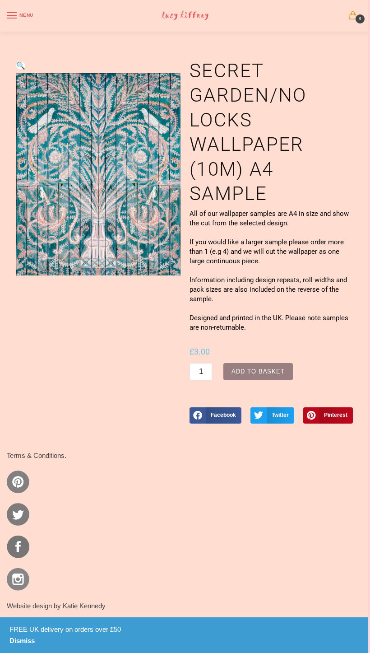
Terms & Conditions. (36, 455)
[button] (20, 66)
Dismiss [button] (22, 640)
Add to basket (258, 371)
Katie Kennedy (84, 606)
